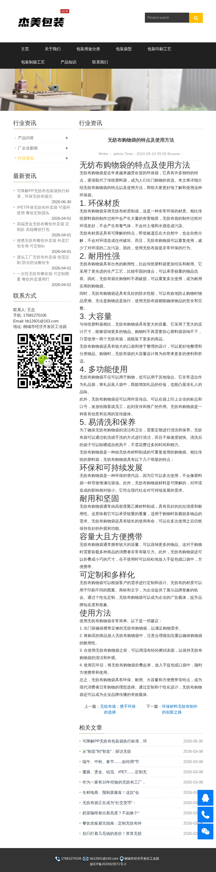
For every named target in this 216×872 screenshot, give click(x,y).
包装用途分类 (88, 49)
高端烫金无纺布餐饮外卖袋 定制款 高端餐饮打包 (43, 227)
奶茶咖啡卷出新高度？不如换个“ (110, 813)
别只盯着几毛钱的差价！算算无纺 (112, 833)
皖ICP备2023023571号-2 (108, 864)
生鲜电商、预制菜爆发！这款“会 (110, 792)
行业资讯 (26, 158)
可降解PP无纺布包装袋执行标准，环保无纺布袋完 (43, 193)
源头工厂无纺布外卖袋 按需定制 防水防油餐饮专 (43, 260)
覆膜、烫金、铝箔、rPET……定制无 (114, 772)
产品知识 (68, 62)
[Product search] (196, 18)
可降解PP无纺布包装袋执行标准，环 (114, 741)
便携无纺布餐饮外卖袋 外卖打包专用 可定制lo (43, 243)
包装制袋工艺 (33, 62)
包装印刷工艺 (159, 49)
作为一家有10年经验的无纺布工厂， (114, 782)
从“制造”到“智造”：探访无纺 (106, 751)
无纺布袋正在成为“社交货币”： (109, 802)
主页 (25, 49)
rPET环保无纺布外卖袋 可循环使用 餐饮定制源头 (43, 210)
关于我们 (53, 49)
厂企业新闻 (28, 148)
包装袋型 (124, 49)
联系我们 (100, 62)
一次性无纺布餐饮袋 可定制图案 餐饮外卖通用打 (43, 276)
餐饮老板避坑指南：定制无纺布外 (112, 823)
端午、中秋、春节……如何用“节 (110, 761)
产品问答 (26, 138)
